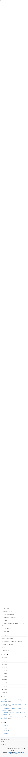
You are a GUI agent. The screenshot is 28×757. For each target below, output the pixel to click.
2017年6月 (4, 683)
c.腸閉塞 (5, 620)
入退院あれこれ (5, 650)
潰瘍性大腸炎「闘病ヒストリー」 (9, 739)
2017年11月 (4, 667)
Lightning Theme (17, 752)
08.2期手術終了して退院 (7, 638)
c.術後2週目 (5, 635)
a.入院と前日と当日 (7, 628)
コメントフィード (8, 730)
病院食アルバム (4, 744)
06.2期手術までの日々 (7, 611)
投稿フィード (7, 728)
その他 (3, 647)
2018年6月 (4, 657)
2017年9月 (4, 673)
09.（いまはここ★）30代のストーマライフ (12, 641)
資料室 (2, 741)
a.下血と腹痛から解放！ (8, 614)
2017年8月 (4, 676)
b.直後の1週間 (6, 631)
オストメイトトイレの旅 (7, 644)
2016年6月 (4, 689)
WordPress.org (7, 733)
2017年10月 (4, 670)
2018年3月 (4, 661)
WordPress (10, 752)
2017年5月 (4, 686)
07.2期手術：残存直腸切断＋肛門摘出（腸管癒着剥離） (14, 624)
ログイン (6, 725)
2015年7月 (4, 692)
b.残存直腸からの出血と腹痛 (9, 617)
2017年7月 (4, 679)
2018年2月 (4, 664)
